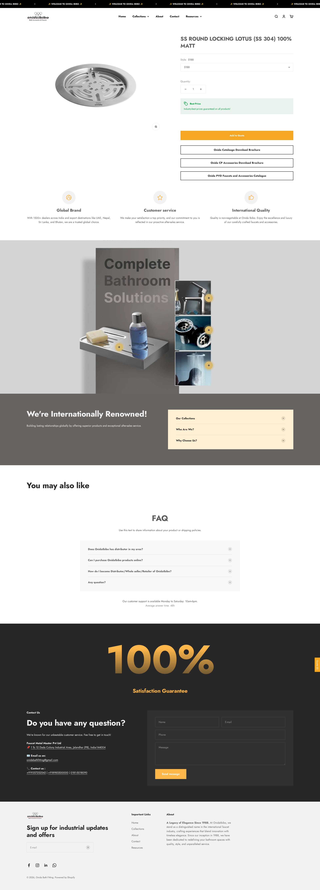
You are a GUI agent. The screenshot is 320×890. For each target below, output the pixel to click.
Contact (174, 16)
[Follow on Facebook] (29, 865)
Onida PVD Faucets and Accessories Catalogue (237, 176)
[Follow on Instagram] (37, 865)
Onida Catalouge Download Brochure (237, 150)
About (159, 16)
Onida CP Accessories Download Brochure (237, 163)
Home (122, 16)
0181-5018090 (79, 773)
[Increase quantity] (201, 89)
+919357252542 (36, 773)
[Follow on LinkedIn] (46, 865)
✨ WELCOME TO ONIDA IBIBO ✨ (34, 3)
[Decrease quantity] (185, 89)
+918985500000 (58, 773)
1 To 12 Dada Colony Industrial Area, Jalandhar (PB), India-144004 (68, 747)
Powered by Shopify (65, 877)
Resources (192, 16)
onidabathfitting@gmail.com (42, 760)
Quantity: (185, 81)
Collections (139, 16)
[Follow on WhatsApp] (54, 865)
